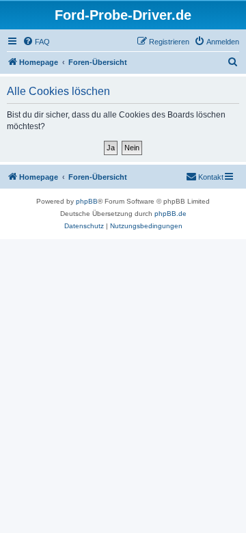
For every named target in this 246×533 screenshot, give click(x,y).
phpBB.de (170, 213)
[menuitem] (36, 41)
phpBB (87, 201)
